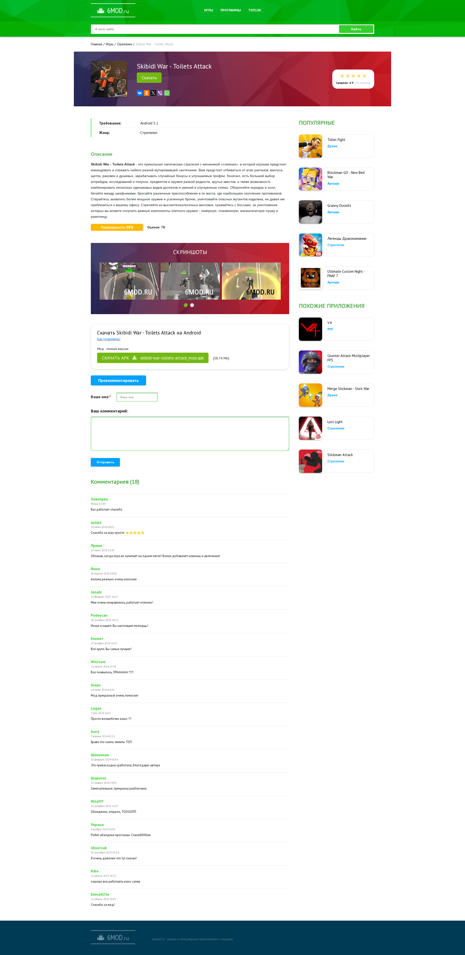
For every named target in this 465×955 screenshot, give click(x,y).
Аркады (333, 183)
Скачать (149, 77)
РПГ (330, 329)
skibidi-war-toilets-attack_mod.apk (153, 358)
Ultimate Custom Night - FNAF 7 (346, 273)
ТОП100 (254, 10)
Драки (332, 146)
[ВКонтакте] (140, 93)
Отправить (105, 462)
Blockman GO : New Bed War (345, 174)
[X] (153, 93)
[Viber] (160, 93)
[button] (186, 305)
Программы (230, 10)
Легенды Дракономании (346, 238)
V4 (329, 322)
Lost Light (335, 421)
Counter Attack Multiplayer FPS (348, 357)
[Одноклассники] (146, 93)
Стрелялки (335, 366)
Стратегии (335, 245)
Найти (356, 29)
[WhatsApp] (167, 93)
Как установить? (109, 339)
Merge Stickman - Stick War (348, 388)
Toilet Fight (336, 139)
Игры (208, 10)
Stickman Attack (340, 454)
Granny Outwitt (339, 205)
